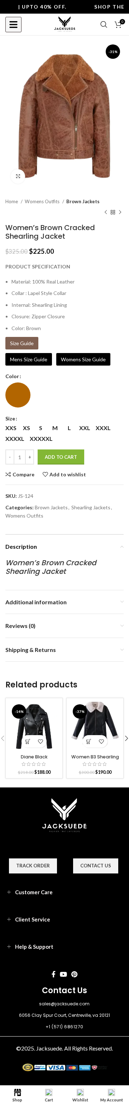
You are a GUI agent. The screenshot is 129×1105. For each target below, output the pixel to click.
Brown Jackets (83, 201)
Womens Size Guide (83, 359)
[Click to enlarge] (18, 176)
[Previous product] (105, 212)
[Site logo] (64, 24)
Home (12, 201)
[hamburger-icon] (13, 24)
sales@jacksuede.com (64, 1004)
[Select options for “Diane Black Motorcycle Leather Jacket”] (28, 741)
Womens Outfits (43, 201)
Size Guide (22, 343)
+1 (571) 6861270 (64, 1027)
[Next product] (120, 212)
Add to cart (61, 457)
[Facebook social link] (53, 974)
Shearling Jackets (90, 507)
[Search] (104, 24)
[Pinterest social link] (74, 974)
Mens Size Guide (28, 359)
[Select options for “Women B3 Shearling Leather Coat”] (88, 741)
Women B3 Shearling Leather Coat (95, 759)
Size (10, 418)
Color (12, 376)
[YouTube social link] (63, 974)
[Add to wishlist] (40, 741)
